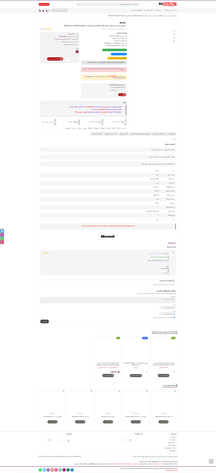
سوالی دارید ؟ (146, 10)
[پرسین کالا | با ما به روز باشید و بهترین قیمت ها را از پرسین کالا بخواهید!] (167, 4)
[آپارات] (2, 241)
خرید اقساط (172, 451)
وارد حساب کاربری (161, 284)
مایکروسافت (71, 34)
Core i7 (108, 128)
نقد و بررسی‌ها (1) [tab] (109, 134)
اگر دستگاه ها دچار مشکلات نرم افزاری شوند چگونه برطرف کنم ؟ (158, 164)
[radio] (77, 51)
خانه (175, 16)
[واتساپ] (2, 238)
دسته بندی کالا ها (169, 10)
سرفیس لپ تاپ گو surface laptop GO (135, 416)
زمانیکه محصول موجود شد (118, 87)
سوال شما (173, 296)
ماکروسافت (68, 128)
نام (175, 305)
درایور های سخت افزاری (58, 10)
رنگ (77, 48)
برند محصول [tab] (123, 134)
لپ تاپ (74, 128)
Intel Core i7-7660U (154, 179)
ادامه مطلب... (163, 422)
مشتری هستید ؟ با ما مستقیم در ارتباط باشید (114, 50)
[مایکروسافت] (123, 23)
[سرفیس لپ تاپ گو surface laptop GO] (136, 402)
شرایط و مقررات (171, 445)
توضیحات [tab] (170, 134)
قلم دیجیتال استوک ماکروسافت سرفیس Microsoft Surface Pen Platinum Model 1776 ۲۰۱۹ (108, 364)
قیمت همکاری (135, 10)
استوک (84, 128)
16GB (118, 128)
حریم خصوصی (171, 442)
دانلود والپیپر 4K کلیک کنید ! (118, 54)
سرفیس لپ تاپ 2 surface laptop (52, 416)
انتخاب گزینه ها (163, 375)
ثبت (120, 94)
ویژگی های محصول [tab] (158, 134)
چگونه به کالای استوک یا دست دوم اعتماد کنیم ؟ (162, 157)
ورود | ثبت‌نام (43, 4)
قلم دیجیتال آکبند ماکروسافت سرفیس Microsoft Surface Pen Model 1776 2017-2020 (163, 364)
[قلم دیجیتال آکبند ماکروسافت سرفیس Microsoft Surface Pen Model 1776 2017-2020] (163, 348)
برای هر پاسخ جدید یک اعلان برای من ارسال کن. (163, 317)
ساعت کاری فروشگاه (170, 448)
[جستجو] (78, 4)
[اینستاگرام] (2, 234)
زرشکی (157, 219)
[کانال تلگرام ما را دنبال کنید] (2, 231)
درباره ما (173, 437)
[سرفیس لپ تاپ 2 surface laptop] (52, 402)
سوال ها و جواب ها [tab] (97, 134)
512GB (113, 128)
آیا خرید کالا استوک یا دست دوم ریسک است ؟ (163, 150)
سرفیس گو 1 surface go (108, 416)
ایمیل (174, 311)
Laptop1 (161, 16)
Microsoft (96, 128)
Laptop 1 (103, 128)
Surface (90, 128)
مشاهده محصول (135, 375)
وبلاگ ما (156, 10)
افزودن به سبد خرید (53, 59)
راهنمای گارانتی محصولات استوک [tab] (140, 134)
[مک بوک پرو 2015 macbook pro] (163, 402)
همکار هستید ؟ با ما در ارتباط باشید (116, 58)
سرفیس (79, 128)
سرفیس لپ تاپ (169, 16)
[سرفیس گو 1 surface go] (108, 402)
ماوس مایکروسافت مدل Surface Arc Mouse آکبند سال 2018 (136, 364)
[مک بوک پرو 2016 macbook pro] (80, 402)
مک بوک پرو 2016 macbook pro (80, 416)
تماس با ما (172, 440)
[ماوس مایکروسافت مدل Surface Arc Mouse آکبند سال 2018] (136, 348)
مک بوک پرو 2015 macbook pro (163, 416)
